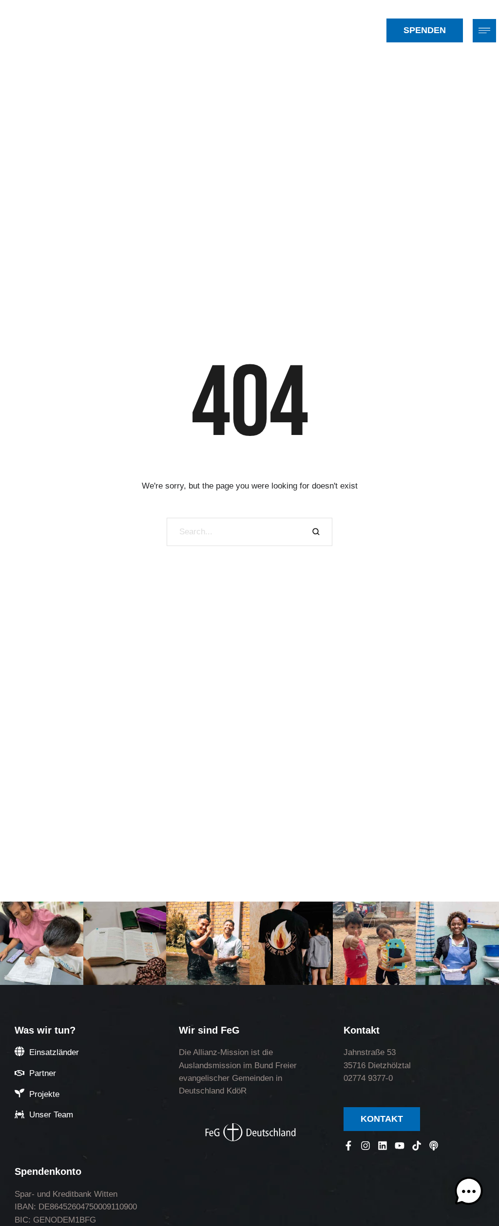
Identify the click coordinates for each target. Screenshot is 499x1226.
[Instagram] (365, 1146)
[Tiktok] (417, 1146)
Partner (42, 1073)
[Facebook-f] (348, 1146)
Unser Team (51, 1114)
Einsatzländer (54, 1052)
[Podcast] (434, 1146)
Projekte (44, 1094)
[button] (374, 30)
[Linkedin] (382, 1146)
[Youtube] (399, 1146)
